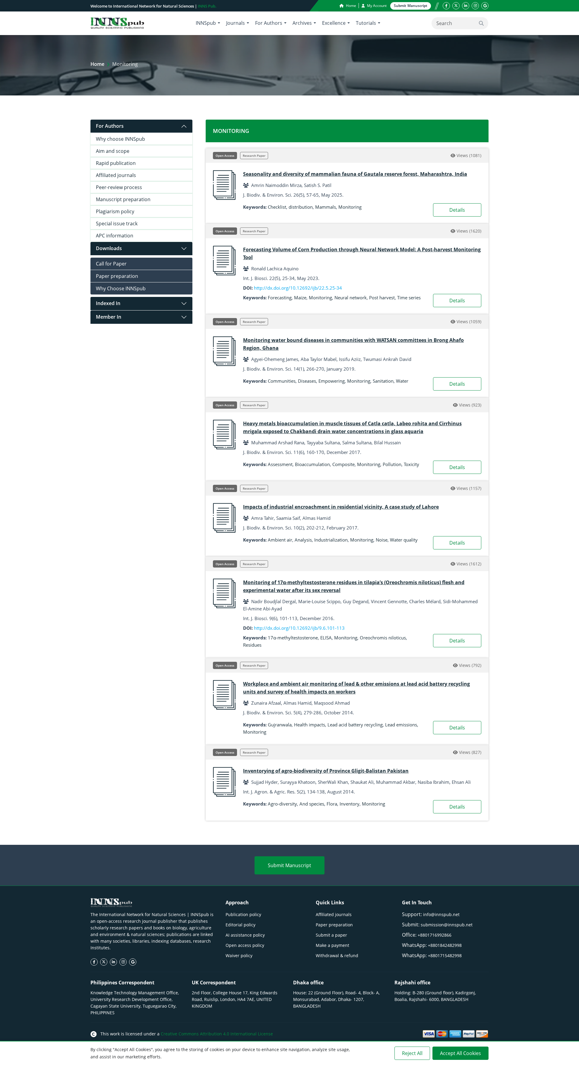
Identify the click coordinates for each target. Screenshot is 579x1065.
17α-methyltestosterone (293, 638)
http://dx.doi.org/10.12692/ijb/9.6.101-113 (299, 628)
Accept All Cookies (460, 1053)
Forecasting (280, 297)
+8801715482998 (445, 955)
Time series (409, 297)
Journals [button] (235, 23)
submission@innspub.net (447, 925)
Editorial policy (240, 925)
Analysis (303, 540)
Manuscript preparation (123, 199)
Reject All (412, 1053)
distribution (301, 207)
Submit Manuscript (289, 865)
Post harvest (382, 297)
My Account (376, 5)
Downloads (109, 248)
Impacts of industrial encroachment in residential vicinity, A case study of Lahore (341, 507)
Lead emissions (401, 725)
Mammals (325, 207)
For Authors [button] (268, 23)
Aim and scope (112, 151)
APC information (114, 235)
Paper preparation (117, 276)
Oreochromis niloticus (383, 638)
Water (402, 381)
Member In (108, 317)
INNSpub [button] (206, 23)
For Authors (110, 126)
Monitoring (350, 207)
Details (457, 210)
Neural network (350, 297)
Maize (300, 297)
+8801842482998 (445, 945)
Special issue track (117, 223)
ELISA (326, 638)
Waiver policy (239, 955)
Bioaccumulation (312, 464)
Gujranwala (280, 725)
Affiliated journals (116, 175)
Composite (343, 464)
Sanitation (383, 381)
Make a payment (332, 945)
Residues (252, 645)
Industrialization (331, 540)
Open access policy (245, 945)
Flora (332, 804)
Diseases (307, 381)
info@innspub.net (441, 914)
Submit (410, 5)
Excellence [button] (334, 23)
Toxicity (411, 464)
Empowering (331, 381)
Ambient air (280, 540)
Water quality (404, 540)
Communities (282, 381)
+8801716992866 (434, 935)
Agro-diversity (282, 804)
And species (311, 804)
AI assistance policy (245, 935)
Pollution (392, 464)
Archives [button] (302, 23)
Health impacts (309, 725)
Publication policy (243, 914)
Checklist (277, 207)
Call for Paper (111, 263)
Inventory (349, 804)
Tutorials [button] (366, 23)
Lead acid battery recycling (355, 725)
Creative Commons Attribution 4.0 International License (217, 1034)
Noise (382, 540)
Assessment (280, 464)
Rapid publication (116, 163)
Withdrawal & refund (337, 955)
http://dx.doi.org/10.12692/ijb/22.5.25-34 (298, 288)
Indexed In (108, 303)
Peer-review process (119, 187)
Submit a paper (331, 935)
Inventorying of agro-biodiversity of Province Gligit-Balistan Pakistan (326, 770)
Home (350, 5)
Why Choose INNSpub (121, 288)
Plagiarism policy (115, 211)
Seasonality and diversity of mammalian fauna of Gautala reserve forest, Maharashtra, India (355, 174)
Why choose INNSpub (120, 139)
